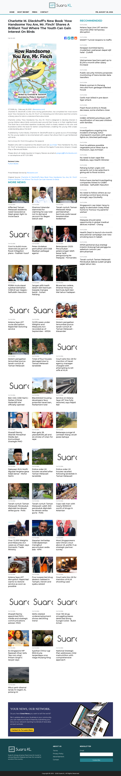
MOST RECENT (23, 12)
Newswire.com (38, 109)
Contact (56, 760)
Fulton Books (13, 164)
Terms (55, 751)
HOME (12, 12)
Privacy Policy (58, 754)
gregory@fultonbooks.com (66, 153)
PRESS (34, 12)
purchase (53, 145)
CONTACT (44, 12)
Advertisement (58, 757)
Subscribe (96, 760)
